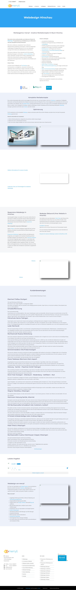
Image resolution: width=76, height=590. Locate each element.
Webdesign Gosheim (45, 575)
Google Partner (26, 103)
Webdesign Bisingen (45, 566)
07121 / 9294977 (12, 564)
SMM (61, 50)
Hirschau (53, 100)
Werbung (25, 112)
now (15, 468)
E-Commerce (50, 64)
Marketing (62, 105)
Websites (33, 260)
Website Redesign (26, 569)
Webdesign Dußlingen (45, 570)
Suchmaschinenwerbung (49, 68)
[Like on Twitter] (17, 470)
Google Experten (24, 486)
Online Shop (44, 64)
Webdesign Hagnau (45, 577)
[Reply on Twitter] (12, 470)
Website (21, 277)
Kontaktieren (42, 225)
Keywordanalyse (45, 56)
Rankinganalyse (45, 48)
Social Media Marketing (54, 50)
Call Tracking (46, 73)
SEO (43, 65)
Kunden (25, 106)
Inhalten (12, 228)
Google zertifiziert (22, 502)
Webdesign (30, 6)
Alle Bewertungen (38, 449)
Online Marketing (26, 571)
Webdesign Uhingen (45, 579)
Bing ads (32, 502)
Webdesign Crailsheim (45, 568)
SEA (43, 68)
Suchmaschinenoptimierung (50, 65)
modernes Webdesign (28, 54)
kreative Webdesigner (14, 510)
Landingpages (43, 6)
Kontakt (63, 6)
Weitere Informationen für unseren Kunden (18, 170)
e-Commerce (36, 6)
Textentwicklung (45, 50)
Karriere (59, 6)
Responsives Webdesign (13, 234)
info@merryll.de (8, 567)
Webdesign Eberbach (45, 573)
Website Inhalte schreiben (28, 563)
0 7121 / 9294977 (12, 1)
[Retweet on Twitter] (14, 470)
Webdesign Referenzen (52, 6)
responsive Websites (31, 237)
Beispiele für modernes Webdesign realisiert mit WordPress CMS (53, 233)
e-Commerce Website (27, 561)
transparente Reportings (15, 516)
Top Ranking (24, 65)
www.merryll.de (8, 568)
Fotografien (44, 53)
